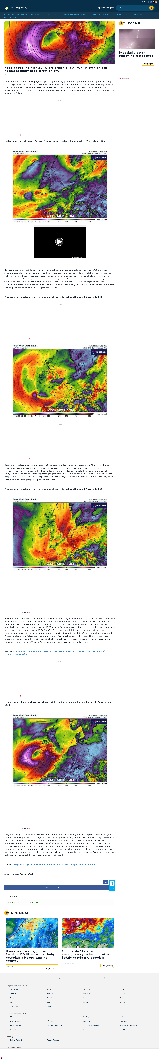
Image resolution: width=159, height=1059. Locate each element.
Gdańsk (13, 993)
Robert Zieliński (16, 1040)
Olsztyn (122, 993)
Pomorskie (87, 1021)
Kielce (49, 1002)
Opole (49, 1006)
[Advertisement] (59, 118)
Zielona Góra (125, 998)
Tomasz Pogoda (53, 1040)
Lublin (85, 1002)
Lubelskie (123, 1021)
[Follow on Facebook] (151, 2)
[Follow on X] (153, 2)
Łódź (12, 1002)
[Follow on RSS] (156, 2)
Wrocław (86, 989)
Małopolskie (124, 1017)
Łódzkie (50, 1021)
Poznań (123, 989)
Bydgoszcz (14, 998)
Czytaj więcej (51, 969)
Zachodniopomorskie (91, 1025)
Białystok (87, 993)
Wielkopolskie (88, 1017)
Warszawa (14, 989)
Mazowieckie (15, 1017)
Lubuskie (86, 1030)
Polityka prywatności (99, 978)
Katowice (123, 1002)
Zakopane (14, 1006)
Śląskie (49, 1017)
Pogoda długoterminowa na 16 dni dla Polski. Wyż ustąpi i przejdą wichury (55, 864)
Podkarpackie (15, 1025)
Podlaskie (50, 1030)
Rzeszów (50, 993)
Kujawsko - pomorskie (55, 1025)
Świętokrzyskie (15, 1030)
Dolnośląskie (15, 1021)
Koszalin (50, 998)
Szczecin (86, 998)
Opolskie (123, 1030)
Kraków (50, 989)
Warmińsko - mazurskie (128, 1025)
